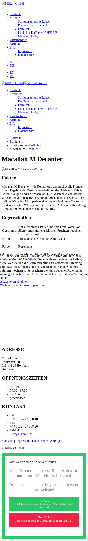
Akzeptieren (8, 281)
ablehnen (22, 281)
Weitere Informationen (14, 285)
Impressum (37, 285)
